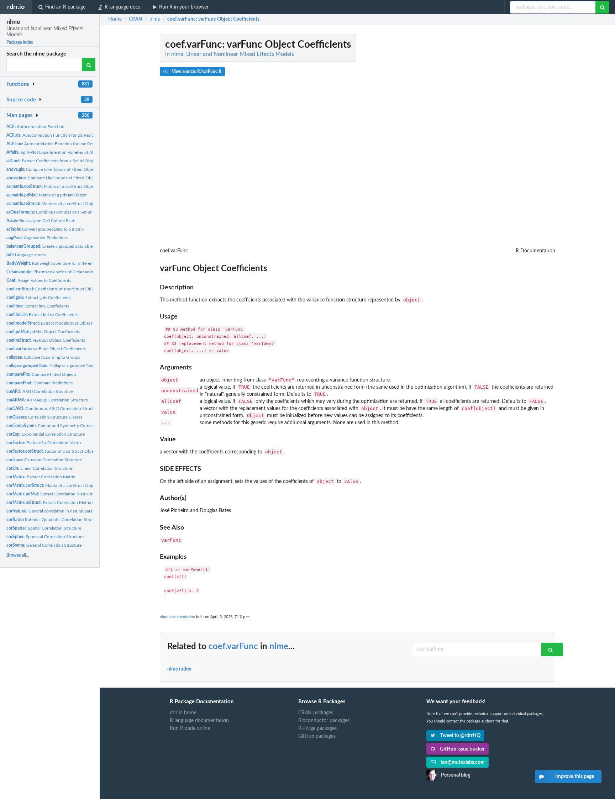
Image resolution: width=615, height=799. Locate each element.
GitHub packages (317, 736)
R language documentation (199, 720)
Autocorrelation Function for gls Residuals (53, 135)
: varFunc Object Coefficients (213, 19)
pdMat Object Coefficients (43, 332)
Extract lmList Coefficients (42, 314)
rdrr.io (16, 7)
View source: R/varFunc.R (196, 71)
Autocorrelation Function (35, 127)
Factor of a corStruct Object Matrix (58, 451)
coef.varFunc (233, 646)
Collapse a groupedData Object (57, 366)
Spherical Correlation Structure (45, 537)
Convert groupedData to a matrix (45, 229)
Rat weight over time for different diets (55, 263)
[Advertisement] (501, 140)
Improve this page (574, 776)
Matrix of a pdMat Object (46, 195)
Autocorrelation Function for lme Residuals (55, 144)
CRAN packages (315, 712)
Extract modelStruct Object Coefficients (61, 323)
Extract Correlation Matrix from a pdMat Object (67, 494)
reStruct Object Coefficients (45, 340)
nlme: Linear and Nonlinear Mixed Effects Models (232, 54)
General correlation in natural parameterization (61, 511)
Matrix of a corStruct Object (51, 186)
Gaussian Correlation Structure (44, 460)
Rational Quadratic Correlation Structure (53, 519)
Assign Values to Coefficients (38, 280)
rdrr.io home (183, 712)
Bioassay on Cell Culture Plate (40, 221)
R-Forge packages (317, 728)
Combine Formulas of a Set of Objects (56, 212)
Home (115, 19)
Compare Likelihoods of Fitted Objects (52, 169)
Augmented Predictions (37, 238)
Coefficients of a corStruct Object (52, 289)
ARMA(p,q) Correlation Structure (47, 400)
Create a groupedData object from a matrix (64, 246)
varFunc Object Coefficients (46, 349)
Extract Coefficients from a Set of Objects (52, 161)
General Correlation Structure (44, 545)
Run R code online (190, 728)
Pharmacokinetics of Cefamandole (52, 272)
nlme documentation (177, 617)
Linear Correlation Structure (39, 468)
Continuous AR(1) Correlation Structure (53, 408)
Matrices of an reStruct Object (52, 203)
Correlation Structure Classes (44, 417)
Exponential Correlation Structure (45, 434)
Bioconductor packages (323, 720)
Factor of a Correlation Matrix (44, 443)
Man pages (19, 115)
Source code (21, 99)
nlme (278, 646)
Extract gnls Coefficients (38, 297)
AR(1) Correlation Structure (39, 391)
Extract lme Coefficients (37, 306)
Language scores (26, 255)
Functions (17, 84)
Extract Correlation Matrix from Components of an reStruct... (81, 502)
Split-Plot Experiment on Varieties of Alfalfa (53, 152)
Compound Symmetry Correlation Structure (63, 426)
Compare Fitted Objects (41, 374)
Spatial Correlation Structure (43, 528)
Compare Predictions (39, 383)
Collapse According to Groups (43, 357)
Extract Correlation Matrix (40, 477)
